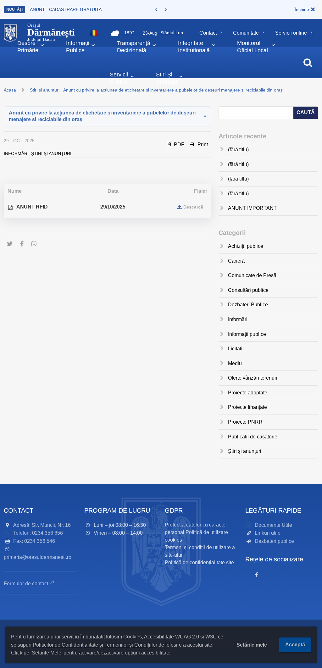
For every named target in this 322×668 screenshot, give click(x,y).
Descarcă (193, 206)
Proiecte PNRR (245, 422)
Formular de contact (26, 583)
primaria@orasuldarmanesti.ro (37, 557)
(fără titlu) (238, 149)
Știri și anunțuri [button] (166, 78)
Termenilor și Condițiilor (130, 645)
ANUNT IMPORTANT (252, 208)
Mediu (235, 363)
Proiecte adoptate (247, 392)
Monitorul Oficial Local (252, 46)
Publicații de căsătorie (252, 436)
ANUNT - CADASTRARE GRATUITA (66, 9)
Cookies (132, 636)
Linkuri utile (267, 533)
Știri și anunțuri (51, 153)
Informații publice (247, 334)
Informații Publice (77, 46)
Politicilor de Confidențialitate (65, 645)
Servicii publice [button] (119, 78)
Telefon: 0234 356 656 (38, 533)
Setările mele (251, 645)
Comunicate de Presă (252, 275)
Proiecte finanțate (247, 407)
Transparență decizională (133, 46)
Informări (16, 153)
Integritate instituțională (194, 46)
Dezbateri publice (274, 541)
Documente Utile (273, 525)
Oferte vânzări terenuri (252, 378)
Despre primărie (27, 46)
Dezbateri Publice (248, 304)
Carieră (236, 261)
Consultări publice (248, 290)
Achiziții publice (245, 246)
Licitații (236, 348)
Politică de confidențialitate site (199, 562)
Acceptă (295, 644)
